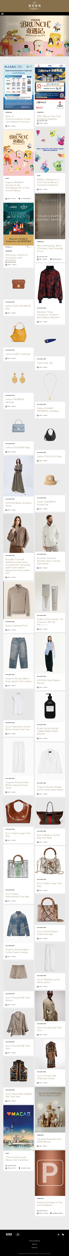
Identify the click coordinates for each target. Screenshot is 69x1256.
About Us (34, 1244)
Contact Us (35, 1247)
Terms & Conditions (34, 1241)
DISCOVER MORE (13, 24)
